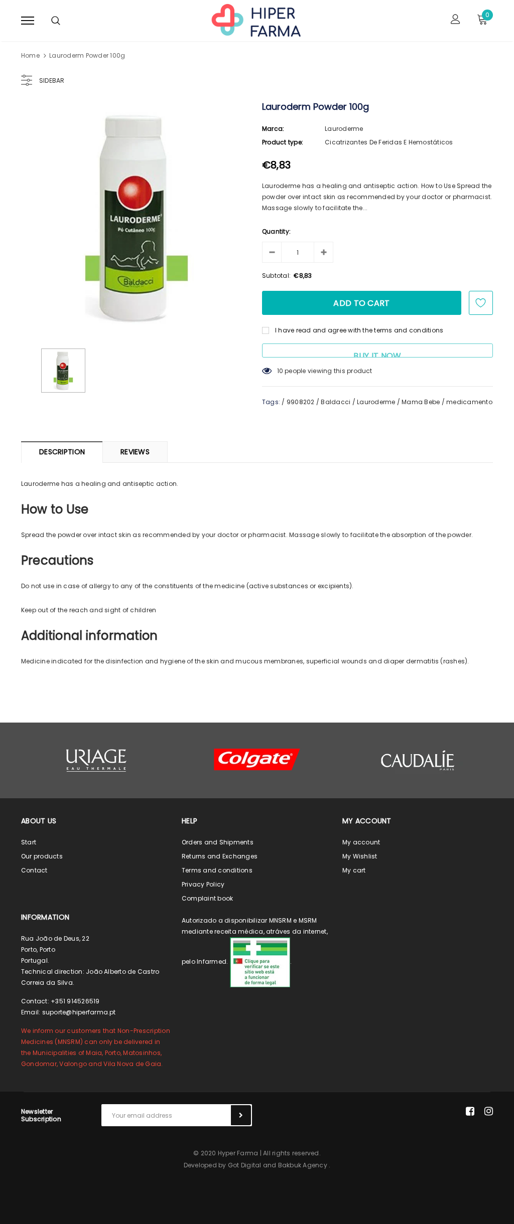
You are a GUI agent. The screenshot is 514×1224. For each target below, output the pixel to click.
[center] (257, 759)
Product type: (282, 142)
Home (30, 55)
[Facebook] (470, 1111)
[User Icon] (455, 20)
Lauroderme (344, 128)
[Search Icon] (55, 20)
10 (280, 371)
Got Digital (245, 1165)
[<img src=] (260, 961)
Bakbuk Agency (302, 1165)
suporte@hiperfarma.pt (79, 1012)
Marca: (273, 128)
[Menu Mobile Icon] (27, 20)
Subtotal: (276, 275)
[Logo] (255, 20)
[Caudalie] (417, 760)
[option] (136, 218)
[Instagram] (488, 1111)
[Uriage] (96, 760)
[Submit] (241, 1115)
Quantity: (276, 231)
